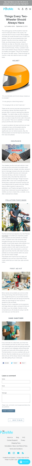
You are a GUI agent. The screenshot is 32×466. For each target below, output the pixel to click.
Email (3, 386)
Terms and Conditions (16, 449)
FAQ (23, 437)
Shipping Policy (16, 443)
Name (3, 379)
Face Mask (5, 235)
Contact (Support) (12, 440)
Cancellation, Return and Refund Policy (16, 446)
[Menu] (30, 9)
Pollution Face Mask (16, 200)
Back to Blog (17, 420)
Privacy (23, 440)
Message (4, 393)
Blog (17, 437)
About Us (10, 437)
